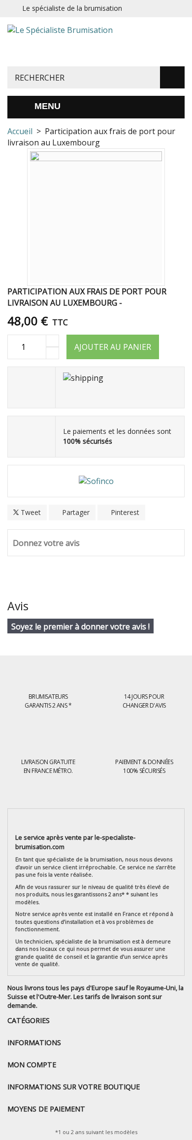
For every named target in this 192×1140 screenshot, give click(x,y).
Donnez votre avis (46, 543)
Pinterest (124, 512)
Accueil (19, 131)
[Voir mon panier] (179, 38)
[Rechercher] (172, 77)
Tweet (30, 512)
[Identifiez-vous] (174, 8)
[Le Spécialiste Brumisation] (96, 42)
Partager (75, 512)
